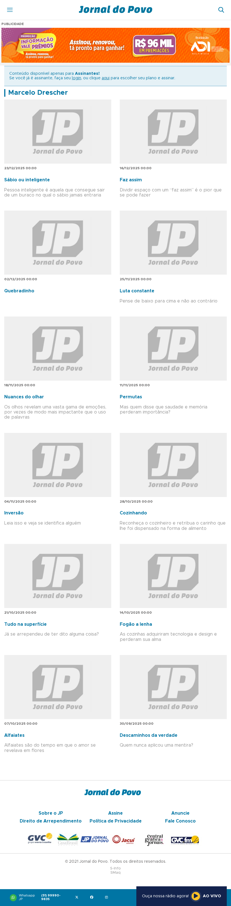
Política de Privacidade (116, 821)
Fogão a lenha (136, 624)
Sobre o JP (51, 813)
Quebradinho (19, 291)
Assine (115, 813)
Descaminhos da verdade (148, 735)
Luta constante (137, 291)
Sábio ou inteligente (27, 180)
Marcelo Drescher (38, 92)
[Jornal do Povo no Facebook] (92, 897)
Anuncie (180, 813)
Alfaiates (14, 735)
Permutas (131, 397)
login (76, 78)
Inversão (14, 513)
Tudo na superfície (25, 624)
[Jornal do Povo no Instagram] (107, 897)
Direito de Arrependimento (51, 821)
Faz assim (131, 180)
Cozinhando (133, 513)
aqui (106, 78)
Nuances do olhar (24, 397)
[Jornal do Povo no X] (78, 897)
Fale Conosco (180, 821)
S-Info (115, 868)
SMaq (115, 873)
